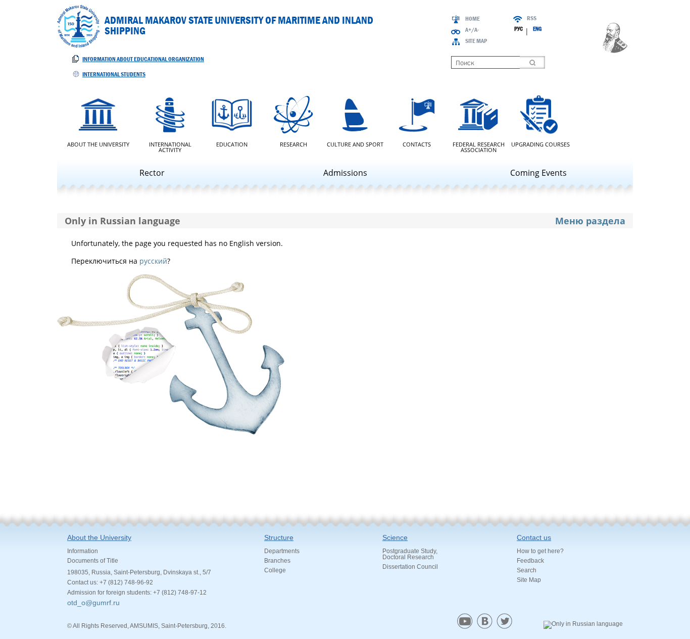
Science (395, 537)
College (275, 570)
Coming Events (538, 172)
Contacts (417, 143)
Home (472, 18)
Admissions (345, 172)
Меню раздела (590, 221)
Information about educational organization (143, 59)
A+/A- (472, 29)
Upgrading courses (540, 143)
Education (232, 143)
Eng (537, 29)
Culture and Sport (355, 143)
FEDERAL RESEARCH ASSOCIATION (479, 146)
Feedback (530, 560)
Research (293, 143)
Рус (518, 29)
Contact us (534, 537)
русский (153, 261)
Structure (278, 537)
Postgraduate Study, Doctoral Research (409, 554)
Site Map (476, 40)
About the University (98, 143)
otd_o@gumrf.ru (93, 603)
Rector (152, 172)
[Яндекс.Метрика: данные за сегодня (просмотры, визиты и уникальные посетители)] (583, 625)
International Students (113, 74)
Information (82, 551)
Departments (282, 551)
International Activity (170, 146)
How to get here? (540, 551)
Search (526, 570)
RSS (531, 18)
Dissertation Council (410, 566)
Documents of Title (92, 560)
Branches (277, 560)
